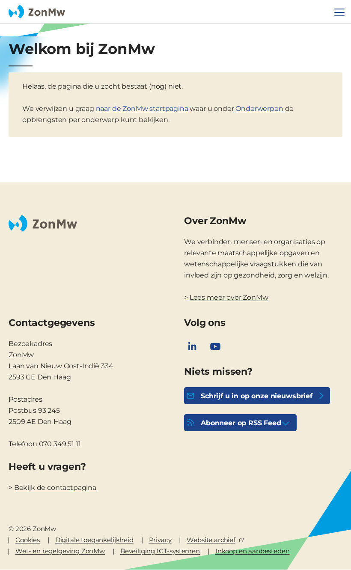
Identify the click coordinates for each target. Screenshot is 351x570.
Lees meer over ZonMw (229, 297)
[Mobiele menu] (339, 12)
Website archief (211, 540)
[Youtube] (215, 346)
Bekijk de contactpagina (55, 487)
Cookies (27, 540)
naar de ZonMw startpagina (142, 108)
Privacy (160, 540)
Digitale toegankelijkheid (94, 540)
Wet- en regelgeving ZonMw (60, 551)
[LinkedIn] (192, 346)
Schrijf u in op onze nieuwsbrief (256, 396)
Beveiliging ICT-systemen (160, 551)
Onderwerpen (260, 108)
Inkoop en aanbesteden (252, 551)
